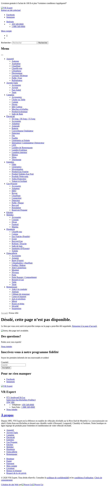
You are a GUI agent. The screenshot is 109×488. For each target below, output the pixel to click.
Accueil (4, 313)
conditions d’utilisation (83, 478)
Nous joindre (6, 346)
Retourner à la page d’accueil (84, 326)
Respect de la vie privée (16, 473)
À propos (7, 415)
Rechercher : (6, 42)
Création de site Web (9, 484)
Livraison (10, 468)
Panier (9, 461)
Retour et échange (14, 471)
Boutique (10, 459)
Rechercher (42, 43)
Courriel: (5, 362)
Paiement (10, 463)
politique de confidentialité (58, 478)
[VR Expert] (6, 8)
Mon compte (11, 466)
